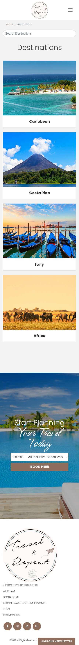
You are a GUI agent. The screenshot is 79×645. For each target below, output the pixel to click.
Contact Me (11, 597)
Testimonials (11, 615)
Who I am (9, 591)
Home (9, 24)
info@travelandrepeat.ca (22, 585)
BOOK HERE (39, 466)
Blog (6, 609)
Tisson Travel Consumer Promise (25, 603)
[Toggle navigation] (70, 10)
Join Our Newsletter (56, 641)
